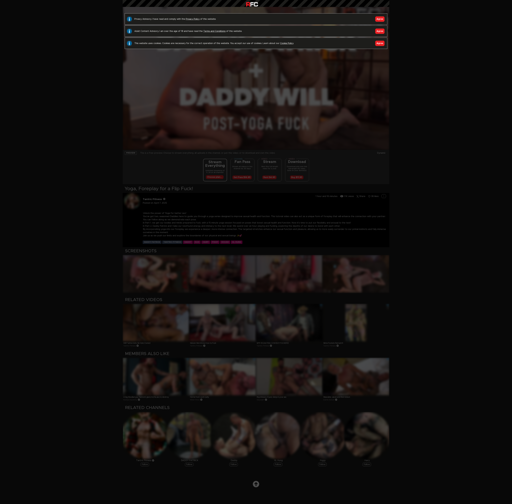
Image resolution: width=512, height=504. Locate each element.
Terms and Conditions (214, 31)
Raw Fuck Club (252, 4)
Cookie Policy (286, 43)
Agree (380, 19)
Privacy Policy (193, 19)
